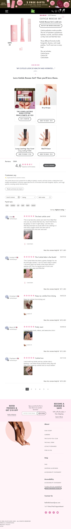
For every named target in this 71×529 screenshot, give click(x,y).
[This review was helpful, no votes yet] (61, 320)
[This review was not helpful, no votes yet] (64, 250)
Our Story (48, 430)
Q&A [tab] (15, 161)
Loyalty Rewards (51, 446)
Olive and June (10, 521)
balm (27, 205)
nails (22, 205)
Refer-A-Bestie (12, 415)
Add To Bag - (47, 120)
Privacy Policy (5, 524)
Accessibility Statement (53, 472)
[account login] (56, 11)
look (7, 205)
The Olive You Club (51, 438)
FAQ (46, 464)
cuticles (13, 205)
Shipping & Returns (51, 468)
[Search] (53, 12)
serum (33, 205)
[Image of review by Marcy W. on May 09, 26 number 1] (28, 335)
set (18, 205)
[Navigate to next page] (48, 389)
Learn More (59, 417)
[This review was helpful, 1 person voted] (61, 250)
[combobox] (28, 197)
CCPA (1, 526)
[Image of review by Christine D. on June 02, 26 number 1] (28, 304)
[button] (53, 488)
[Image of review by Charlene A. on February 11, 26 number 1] (28, 370)
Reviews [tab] (8, 161)
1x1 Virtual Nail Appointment (54, 506)
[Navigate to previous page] (23, 389)
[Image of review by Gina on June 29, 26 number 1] (28, 234)
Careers (47, 434)
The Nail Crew (49, 442)
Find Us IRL (48, 450)
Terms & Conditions (7, 523)
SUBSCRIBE (41, 413)
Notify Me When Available (50, 25)
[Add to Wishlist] (63, 17)
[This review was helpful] (61, 351)
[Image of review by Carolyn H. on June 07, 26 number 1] (28, 273)
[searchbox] (11, 197)
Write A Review (49, 165)
